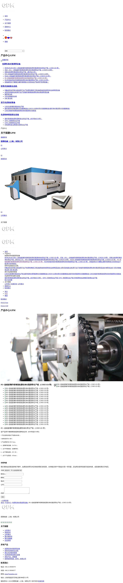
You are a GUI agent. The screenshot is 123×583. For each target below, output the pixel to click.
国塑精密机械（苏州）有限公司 (15, 559)
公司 (2, 484)
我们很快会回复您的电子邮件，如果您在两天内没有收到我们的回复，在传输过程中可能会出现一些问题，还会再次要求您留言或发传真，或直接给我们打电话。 (55, 467)
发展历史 (14, 284)
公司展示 (21, 284)
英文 (6, 291)
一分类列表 (4, 500)
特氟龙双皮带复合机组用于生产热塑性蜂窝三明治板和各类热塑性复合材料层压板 (32, 90)
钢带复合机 (8, 94)
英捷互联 (41, 581)
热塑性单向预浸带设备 (11, 64)
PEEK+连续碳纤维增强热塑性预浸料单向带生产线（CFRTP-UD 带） (28, 76)
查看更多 (5, 60)
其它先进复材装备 (8, 102)
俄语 (6, 295)
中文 (6, 293)
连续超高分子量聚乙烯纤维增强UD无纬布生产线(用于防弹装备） (27, 82)
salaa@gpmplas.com (11, 574)
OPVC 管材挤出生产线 (12, 121)
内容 (2, 493)
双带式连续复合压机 (9, 86)
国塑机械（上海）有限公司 (12, 141)
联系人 (3, 474)
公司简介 (8, 284)
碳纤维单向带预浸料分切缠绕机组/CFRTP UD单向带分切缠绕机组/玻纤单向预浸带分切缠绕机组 (37, 108)
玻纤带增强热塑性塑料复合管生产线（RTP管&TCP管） (23, 118)
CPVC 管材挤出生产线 (12, 123)
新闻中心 (8, 286)
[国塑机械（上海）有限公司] (9, 11)
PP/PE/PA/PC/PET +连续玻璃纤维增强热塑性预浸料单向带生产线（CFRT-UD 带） (32, 68)
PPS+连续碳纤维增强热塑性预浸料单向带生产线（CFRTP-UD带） (27, 74)
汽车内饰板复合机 (11, 96)
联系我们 (8, 288)
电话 (2, 481)
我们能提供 (8, 536)
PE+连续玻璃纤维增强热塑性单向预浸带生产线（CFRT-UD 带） (26, 78)
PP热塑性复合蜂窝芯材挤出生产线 (16, 125)
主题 (2, 470)
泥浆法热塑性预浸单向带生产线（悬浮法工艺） (21, 72)
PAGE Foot (4, 302)
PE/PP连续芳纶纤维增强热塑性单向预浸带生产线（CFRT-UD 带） (27, 80)
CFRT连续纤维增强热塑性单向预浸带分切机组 (20, 110)
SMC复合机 (8, 98)
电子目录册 (8, 280)
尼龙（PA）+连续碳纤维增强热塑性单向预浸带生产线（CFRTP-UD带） (29, 70)
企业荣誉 (8, 540)
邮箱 (2, 477)
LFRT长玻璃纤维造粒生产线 (14, 106)
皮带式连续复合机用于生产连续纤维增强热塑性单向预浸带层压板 (27, 92)
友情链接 (4, 519)
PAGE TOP (4, 306)
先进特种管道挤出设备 (10, 115)
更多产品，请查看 (11, 557)
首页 (6, 251)
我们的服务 (8, 538)
